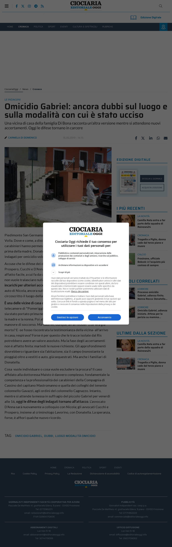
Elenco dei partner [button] (80, 291)
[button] (86, 272)
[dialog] (86, 274)
